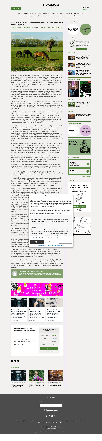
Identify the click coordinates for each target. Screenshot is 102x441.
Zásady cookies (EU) (78, 420)
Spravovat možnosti (65, 242)
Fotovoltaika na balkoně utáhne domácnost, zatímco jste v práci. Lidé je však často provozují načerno (83, 65)
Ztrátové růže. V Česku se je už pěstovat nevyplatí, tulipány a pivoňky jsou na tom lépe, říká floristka (36, 384)
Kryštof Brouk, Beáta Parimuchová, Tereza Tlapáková (21, 27)
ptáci (12, 28)
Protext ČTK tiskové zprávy (63, 420)
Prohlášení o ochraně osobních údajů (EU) (47, 422)
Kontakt (40, 420)
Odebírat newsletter (51, 405)
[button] (79, 16)
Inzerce (24, 420)
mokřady (53, 27)
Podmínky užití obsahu (63, 431)
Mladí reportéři (15, 79)
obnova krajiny (59, 27)
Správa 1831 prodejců (37, 237)
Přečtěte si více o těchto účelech (50, 237)
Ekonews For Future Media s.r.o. (51, 431)
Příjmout (37, 241)
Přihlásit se (62, 422)
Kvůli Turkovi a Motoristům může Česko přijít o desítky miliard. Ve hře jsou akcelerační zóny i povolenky (83, 72)
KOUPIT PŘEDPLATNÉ (87, 9)
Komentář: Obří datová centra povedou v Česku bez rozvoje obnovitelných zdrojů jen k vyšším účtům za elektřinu (18, 384)
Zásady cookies (41, 245)
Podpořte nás (16, 8)
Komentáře (42, 27)
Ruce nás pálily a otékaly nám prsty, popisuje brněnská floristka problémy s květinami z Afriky (83, 58)
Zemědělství (48, 27)
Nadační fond (32, 420)
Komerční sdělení (50, 420)
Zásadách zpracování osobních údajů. (51, 428)
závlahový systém (16, 28)
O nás (17, 420)
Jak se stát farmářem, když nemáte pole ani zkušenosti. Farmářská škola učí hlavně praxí (54, 384)
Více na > (86, 176)
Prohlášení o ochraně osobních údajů (54, 245)
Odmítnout (51, 241)
